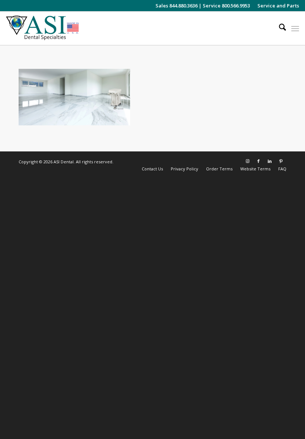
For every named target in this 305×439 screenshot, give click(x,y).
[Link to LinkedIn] (269, 161)
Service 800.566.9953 (226, 5)
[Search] (279, 28)
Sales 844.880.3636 (176, 5)
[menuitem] (276, 5)
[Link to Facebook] (258, 161)
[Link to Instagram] (247, 161)
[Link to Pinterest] (280, 161)
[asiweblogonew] (42, 28)
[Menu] (295, 28)
